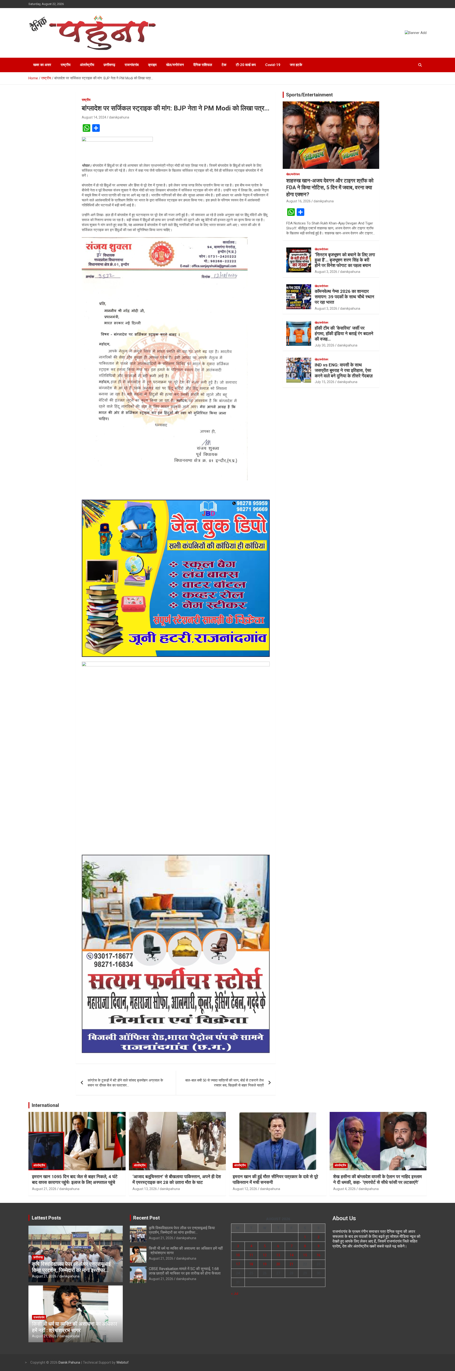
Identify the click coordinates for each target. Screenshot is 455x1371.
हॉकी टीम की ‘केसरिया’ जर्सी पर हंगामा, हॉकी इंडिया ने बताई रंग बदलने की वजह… (344, 333)
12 (265, 1255)
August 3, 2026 (326, 272)
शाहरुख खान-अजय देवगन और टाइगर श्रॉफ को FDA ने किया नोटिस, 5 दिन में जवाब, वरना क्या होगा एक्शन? (329, 187)
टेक (224, 65)
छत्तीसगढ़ (109, 65)
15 (305, 1255)
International (45, 1105)
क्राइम (152, 65)
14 (291, 1255)
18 (251, 1264)
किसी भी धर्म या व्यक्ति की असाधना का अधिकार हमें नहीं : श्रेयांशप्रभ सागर (74, 1327)
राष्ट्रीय (65, 65)
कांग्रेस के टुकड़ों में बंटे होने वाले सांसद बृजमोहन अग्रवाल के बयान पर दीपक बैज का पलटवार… (125, 1082)
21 (291, 1264)
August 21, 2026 (44, 1189)
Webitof (122, 1362)
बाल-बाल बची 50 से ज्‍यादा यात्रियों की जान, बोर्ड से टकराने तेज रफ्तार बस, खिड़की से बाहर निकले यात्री (224, 1082)
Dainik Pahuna (69, 1362)
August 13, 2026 (144, 1189)
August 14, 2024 (94, 117)
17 (238, 1264)
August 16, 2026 (298, 201)
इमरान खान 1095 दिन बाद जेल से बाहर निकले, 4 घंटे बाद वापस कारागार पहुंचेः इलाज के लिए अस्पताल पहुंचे (75, 1179)
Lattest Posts (46, 1218)
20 (278, 1264)
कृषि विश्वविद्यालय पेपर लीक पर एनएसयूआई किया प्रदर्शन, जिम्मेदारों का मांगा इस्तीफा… (71, 1267)
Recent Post (146, 1218)
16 (318, 1255)
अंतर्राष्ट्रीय (87, 65)
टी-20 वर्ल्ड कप (246, 65)
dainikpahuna (119, 117)
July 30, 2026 (324, 345)
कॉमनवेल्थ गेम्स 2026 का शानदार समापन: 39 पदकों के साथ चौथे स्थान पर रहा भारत (344, 297)
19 (265, 1264)
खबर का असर (42, 65)
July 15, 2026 (324, 382)
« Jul (234, 1293)
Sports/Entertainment (309, 95)
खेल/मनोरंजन (175, 65)
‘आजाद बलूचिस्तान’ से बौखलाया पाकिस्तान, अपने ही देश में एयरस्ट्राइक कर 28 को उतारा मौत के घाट (176, 1179)
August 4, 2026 (344, 1189)
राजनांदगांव (132, 65)
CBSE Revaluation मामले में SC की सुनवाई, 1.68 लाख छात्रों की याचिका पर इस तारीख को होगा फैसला (185, 1271)
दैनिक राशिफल (202, 65)
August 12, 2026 (245, 1189)
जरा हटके (296, 65)
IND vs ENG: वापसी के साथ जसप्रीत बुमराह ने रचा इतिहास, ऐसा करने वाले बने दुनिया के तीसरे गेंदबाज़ (344, 370)
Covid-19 (272, 65)
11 (251, 1255)
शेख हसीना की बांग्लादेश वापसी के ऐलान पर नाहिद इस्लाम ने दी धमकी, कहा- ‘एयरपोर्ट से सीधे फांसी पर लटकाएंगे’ (377, 1179)
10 (238, 1255)
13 (278, 1255)
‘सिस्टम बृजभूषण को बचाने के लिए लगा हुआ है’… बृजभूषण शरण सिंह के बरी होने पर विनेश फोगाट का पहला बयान (345, 260)
